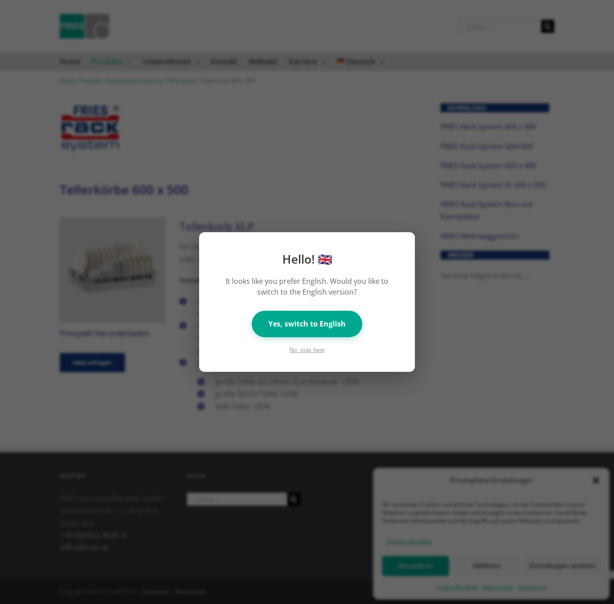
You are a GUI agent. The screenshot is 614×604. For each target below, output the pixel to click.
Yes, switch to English (307, 324)
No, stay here (307, 350)
